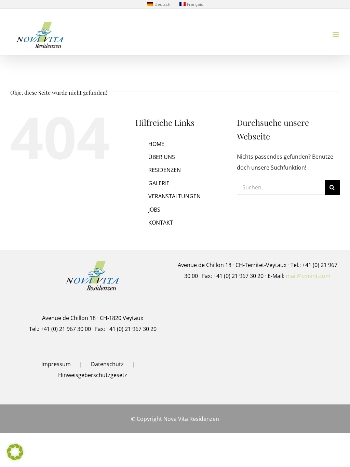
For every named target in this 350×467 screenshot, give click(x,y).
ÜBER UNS (161, 157)
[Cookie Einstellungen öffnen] (15, 458)
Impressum (56, 364)
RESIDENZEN (164, 170)
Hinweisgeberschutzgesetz (92, 375)
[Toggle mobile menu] (336, 34)
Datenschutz (107, 364)
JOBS (154, 209)
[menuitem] (159, 4)
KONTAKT (160, 222)
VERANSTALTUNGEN (174, 196)
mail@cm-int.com (308, 276)
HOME (156, 144)
